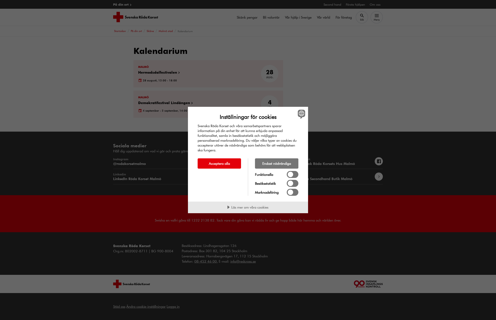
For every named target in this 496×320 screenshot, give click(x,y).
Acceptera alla (219, 163)
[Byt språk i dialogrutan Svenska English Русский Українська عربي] (301, 114)
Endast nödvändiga (276, 163)
